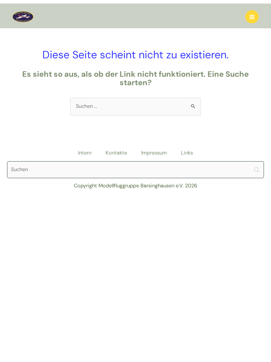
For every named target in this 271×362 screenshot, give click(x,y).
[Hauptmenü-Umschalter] (252, 17)
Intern (84, 153)
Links (187, 153)
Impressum (154, 153)
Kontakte (116, 153)
